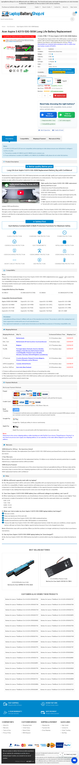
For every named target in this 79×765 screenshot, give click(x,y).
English (37, 7)
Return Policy (26, 730)
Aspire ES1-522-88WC (46, 301)
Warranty (5, 728)
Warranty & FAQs (54, 138)
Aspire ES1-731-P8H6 (27, 311)
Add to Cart (61, 96)
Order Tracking (66, 730)
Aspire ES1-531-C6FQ (46, 304)
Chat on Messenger (50, 115)
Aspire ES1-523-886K (8, 304)
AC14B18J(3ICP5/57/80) (65, 292)
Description (9, 138)
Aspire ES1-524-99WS (27, 304)
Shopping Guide (27, 725)
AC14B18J (43, 292)
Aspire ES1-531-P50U (27, 307)
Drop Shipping (46, 730)
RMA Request (26, 733)
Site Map (64, 733)
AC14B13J (5, 292)
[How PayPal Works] (63, 745)
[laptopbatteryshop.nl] (22, 16)
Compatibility (24, 138)
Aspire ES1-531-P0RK (64, 304)
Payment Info (46, 728)
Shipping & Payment (39, 138)
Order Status (26, 728)
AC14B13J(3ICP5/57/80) (28, 292)
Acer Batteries (11, 26)
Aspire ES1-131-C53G (27, 301)
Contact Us (57, 7)
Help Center (73, 7)
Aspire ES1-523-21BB (64, 301)
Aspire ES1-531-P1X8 (8, 307)
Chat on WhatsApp (67, 115)
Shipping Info (46, 725)
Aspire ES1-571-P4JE (8, 311)
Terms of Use (7, 730)
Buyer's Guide (46, 7)
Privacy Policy (7, 733)
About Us (65, 7)
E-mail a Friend (58, 130)
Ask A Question (45, 130)
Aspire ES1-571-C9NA (64, 307)
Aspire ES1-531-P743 (46, 307)
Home (3, 26)
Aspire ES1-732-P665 (46, 311)
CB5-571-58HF (62, 311)
